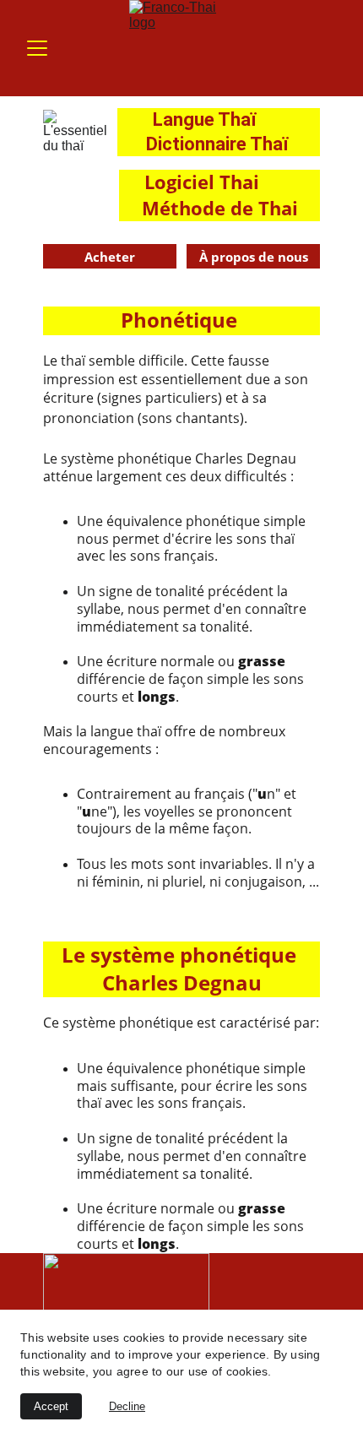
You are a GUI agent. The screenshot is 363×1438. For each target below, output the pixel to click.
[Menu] (37, 48)
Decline (127, 1406)
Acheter (109, 256)
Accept (51, 1406)
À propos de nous (253, 256)
